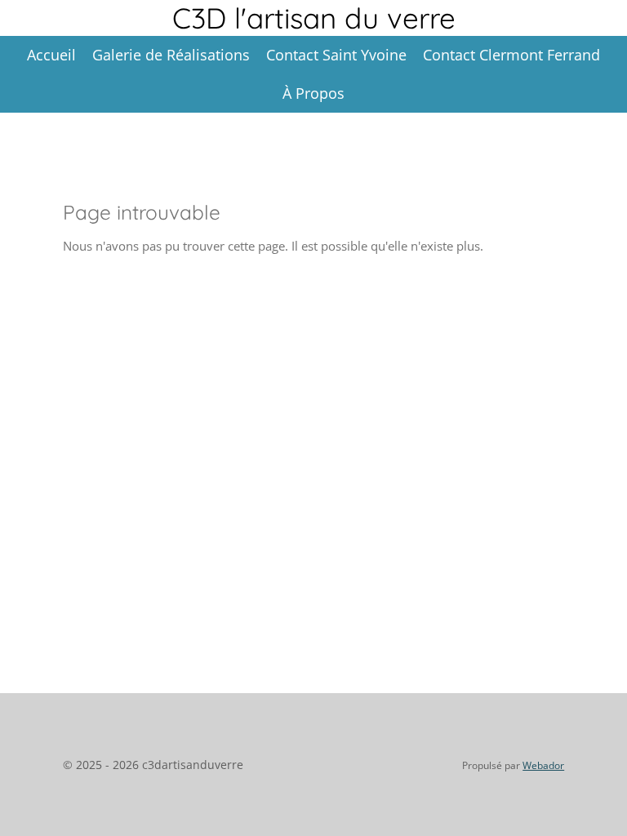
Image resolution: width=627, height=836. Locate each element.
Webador (543, 765)
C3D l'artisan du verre (314, 18)
